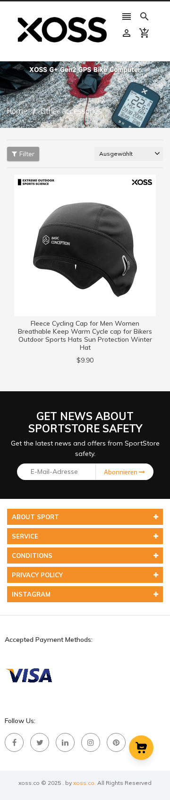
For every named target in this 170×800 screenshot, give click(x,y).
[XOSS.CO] (28, 675)
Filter (26, 154)
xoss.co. (84, 782)
